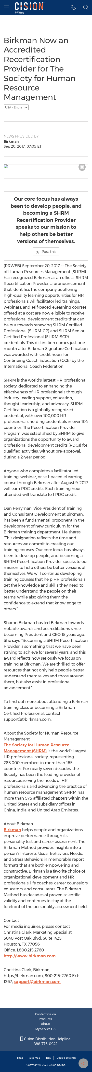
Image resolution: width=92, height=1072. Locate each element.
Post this (49, 251)
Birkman (12, 829)
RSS (48, 1057)
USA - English (15, 107)
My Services (44, 1029)
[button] (73, 7)
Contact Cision (45, 1014)
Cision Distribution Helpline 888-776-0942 (46, 1041)
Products (45, 1019)
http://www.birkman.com (30, 956)
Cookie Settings (66, 1057)
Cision (52, 1065)
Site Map (34, 1057)
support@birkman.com (37, 981)
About (45, 1024)
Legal (20, 1057)
